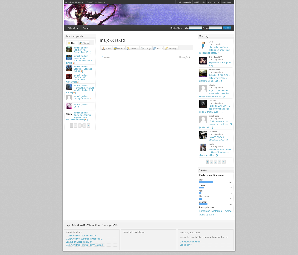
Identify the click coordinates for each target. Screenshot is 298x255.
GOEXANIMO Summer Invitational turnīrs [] (79, 59)
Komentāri (204, 211)
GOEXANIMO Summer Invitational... (84, 238)
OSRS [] (81, 105)
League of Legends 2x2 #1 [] (83, 68)
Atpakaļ (107, 57)
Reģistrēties (176, 27)
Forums (86, 27)
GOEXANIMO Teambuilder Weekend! (84, 244)
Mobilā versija (199, 2)
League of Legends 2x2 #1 (79, 241)
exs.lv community (184, 2)
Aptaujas (217, 211)
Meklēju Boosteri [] (83, 97)
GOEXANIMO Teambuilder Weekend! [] (77, 78)
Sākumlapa (73, 27)
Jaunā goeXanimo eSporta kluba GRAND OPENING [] (78, 116)
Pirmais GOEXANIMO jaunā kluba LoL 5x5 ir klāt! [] (80, 89)
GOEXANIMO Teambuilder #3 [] (82, 49)
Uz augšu (183, 57)
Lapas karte (226, 2)
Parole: (206, 27)
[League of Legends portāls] (149, 14)
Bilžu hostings (213, 2)
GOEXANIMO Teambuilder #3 (81, 235)
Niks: (187, 27)
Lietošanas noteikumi (190, 241)
